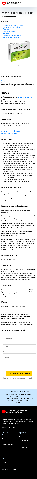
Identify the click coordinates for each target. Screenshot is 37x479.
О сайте (4, 462)
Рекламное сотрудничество (10, 469)
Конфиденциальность (8, 444)
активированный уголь (25, 97)
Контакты (4, 466)
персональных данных (18, 380)
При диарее (22, 443)
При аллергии (23, 447)
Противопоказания (9, 31)
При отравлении (24, 440)
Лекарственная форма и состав (13, 25)
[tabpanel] (18, 51)
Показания (6, 29)
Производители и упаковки (12, 35)
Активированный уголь (26, 436)
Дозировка (6, 33)
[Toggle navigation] (34, 3)
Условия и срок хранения (11, 37)
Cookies (4, 448)
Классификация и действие (12, 27)
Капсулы (4, 81)
